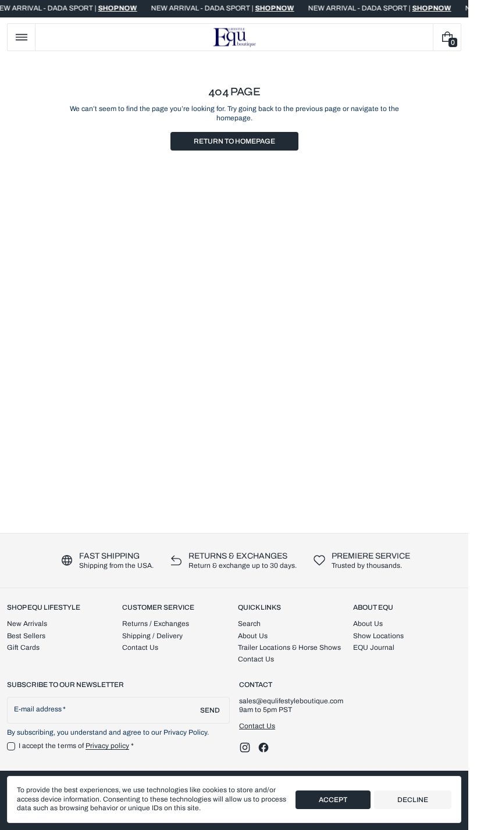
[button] (21, 37)
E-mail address (38, 709)
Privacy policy (108, 746)
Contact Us (257, 726)
